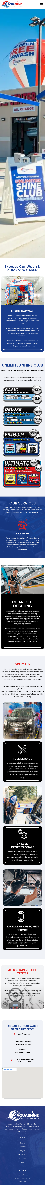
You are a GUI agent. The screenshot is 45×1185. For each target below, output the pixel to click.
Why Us (22, 1151)
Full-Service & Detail (22, 1178)
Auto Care (22, 1182)
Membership (22, 1154)
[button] (41, 4)
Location (22, 1158)
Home (22, 1143)
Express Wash (22, 1175)
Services (22, 1147)
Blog (22, 1162)
